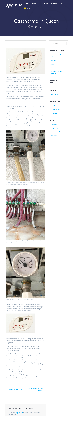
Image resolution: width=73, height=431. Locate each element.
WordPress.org (55, 135)
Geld (52, 64)
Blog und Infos (57, 3)
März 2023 (54, 94)
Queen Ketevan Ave (31, 3)
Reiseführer (54, 113)
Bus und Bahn (55, 68)
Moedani (45, 3)
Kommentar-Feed (56, 132)
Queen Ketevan (56, 109)
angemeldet (19, 413)
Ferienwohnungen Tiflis (14, 6)
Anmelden (54, 124)
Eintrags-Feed (55, 128)
